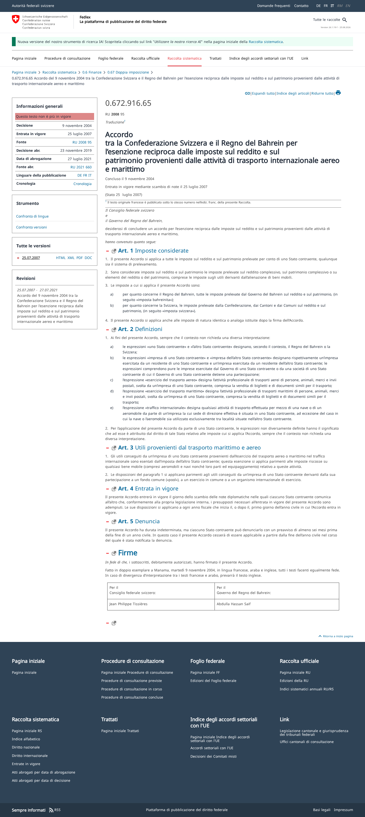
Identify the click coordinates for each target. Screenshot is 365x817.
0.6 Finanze (92, 72)
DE (318, 5)
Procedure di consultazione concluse (132, 697)
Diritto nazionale (26, 747)
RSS (54, 810)
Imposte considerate (153, 250)
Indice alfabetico (26, 739)
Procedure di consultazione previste (131, 680)
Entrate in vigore (26, 763)
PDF (79, 257)
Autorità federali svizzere (33, 5)
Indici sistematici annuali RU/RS (307, 689)
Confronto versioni (31, 227)
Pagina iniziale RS (27, 730)
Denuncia (139, 521)
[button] (67, 58)
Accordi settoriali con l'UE (211, 747)
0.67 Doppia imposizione (128, 72)
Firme (127, 552)
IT (332, 5)
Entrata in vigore (148, 488)
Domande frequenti (273, 5)
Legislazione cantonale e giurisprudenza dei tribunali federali (314, 732)
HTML (61, 257)
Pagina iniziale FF (205, 672)
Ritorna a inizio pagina (335, 636)
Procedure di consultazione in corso (131, 689)
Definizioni (140, 329)
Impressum (343, 809)
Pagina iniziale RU (295, 672)
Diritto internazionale (30, 755)
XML (71, 257)
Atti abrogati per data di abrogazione (43, 772)
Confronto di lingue (32, 216)
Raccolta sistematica (266, 41)
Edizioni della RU (294, 680)
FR (326, 5)
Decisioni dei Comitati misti (213, 756)
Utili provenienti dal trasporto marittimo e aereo (189, 447)
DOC (88, 257)
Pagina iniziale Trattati (120, 730)
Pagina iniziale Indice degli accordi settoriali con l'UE (220, 739)
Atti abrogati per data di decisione (41, 780)
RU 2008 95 (82, 142)
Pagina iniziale (24, 72)
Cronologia (82, 183)
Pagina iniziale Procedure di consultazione (137, 672)
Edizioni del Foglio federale (213, 680)
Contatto (301, 5)
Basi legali (321, 809)
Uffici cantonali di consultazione (307, 741)
